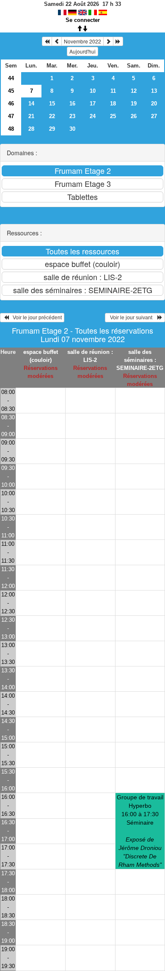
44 (11, 78)
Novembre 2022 (82, 41)
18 (113, 103)
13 (154, 91)
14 (31, 103)
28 (31, 129)
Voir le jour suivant (132, 318)
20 (154, 103)
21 (31, 116)
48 (11, 129)
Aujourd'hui (82, 51)
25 (113, 116)
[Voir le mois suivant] (108, 41)
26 (134, 116)
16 (72, 103)
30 (72, 129)
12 (134, 91)
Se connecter (83, 20)
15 (52, 103)
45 (11, 91)
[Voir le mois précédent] (57, 41)
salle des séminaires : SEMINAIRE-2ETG (139, 360)
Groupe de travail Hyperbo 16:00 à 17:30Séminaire (140, 831)
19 (134, 103)
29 (52, 129)
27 (154, 116)
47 (11, 116)
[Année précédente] (47, 41)
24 (93, 116)
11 (113, 91)
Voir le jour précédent (35, 318)
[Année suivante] (118, 41)
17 (93, 103)
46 (11, 103)
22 (52, 116)
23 (72, 116)
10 (93, 91)
